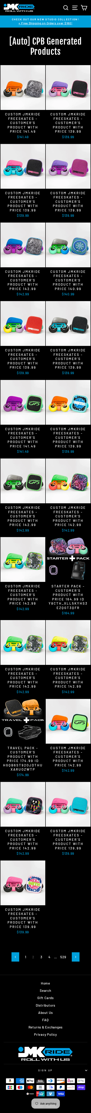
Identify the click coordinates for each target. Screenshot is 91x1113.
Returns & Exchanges (45, 1027)
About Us (45, 1013)
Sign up (45, 1070)
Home (45, 983)
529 (63, 957)
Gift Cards (45, 998)
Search (45, 990)
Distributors (45, 1005)
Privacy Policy (45, 1034)
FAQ (45, 1020)
